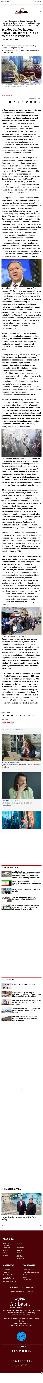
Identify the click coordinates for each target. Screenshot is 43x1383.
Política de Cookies (27, 1287)
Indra (24, 1277)
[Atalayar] (21, 11)
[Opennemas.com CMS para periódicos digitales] (22, 1363)
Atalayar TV (6, 1272)
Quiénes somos (14, 1287)
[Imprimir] (14, 102)
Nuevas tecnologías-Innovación (20, 1256)
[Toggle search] (40, 11)
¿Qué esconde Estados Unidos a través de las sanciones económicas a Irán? (26, 883)
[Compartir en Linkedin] (35, 102)
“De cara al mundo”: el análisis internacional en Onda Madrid (24, 898)
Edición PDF (6, 1269)
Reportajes (6, 1252)
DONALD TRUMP (33, 5)
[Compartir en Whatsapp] (39, 102)
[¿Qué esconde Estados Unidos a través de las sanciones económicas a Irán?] (7, 883)
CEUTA (10, 5)
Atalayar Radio (7, 1274)
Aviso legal (29, 1291)
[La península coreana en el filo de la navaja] (7, 891)
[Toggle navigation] (3, 11)
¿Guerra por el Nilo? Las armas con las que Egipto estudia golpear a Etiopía (26, 1010)
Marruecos (6, 1247)
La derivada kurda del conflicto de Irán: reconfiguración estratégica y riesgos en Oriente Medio (25, 907)
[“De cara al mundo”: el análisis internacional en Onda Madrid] (7, 899)
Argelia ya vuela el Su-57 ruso (23, 984)
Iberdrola (26, 1274)
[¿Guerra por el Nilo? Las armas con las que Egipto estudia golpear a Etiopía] (7, 1010)
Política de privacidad (17, 1291)
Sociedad (19, 1250)
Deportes (19, 1252)
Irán (13, 722)
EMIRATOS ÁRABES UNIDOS (20, 5)
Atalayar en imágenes (10, 1281)
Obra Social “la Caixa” (30, 1269)
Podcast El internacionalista (9, 1278)
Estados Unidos (6, 722)
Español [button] (38, 1)
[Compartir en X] (22, 102)
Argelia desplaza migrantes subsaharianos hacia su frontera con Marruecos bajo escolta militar (26, 994)
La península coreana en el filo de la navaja (26, 890)
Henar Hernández (7, 95)
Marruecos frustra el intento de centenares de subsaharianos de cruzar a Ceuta (24, 1018)
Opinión (5, 1255)
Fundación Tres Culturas (31, 1272)
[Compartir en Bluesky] (27, 102)
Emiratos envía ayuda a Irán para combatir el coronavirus (21, 51)
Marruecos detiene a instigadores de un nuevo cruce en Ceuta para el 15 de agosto (26, 1002)
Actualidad (20, 1247)
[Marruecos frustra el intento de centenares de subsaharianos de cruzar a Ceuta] (7, 1018)
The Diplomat (27, 1279)
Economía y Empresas (6, 1244)
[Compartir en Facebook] (18, 102)
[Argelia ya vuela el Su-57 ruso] (7, 986)
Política (19, 1243)
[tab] (10, 1225)
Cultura (5, 1250)
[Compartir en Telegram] (31, 102)
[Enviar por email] (10, 102)
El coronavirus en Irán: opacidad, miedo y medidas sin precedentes (20, 47)
